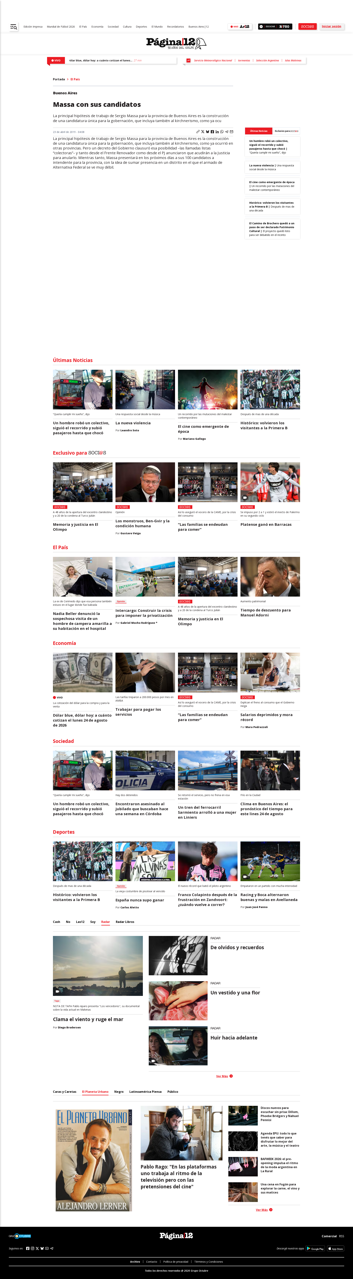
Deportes (141, 26)
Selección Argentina (267, 60)
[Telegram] (51, 1248)
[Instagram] (32, 1248)
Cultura (127, 26)
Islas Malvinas (293, 60)
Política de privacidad (175, 1261)
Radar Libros (125, 922)
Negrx (119, 1092)
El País (83, 26)
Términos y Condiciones (208, 1261)
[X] (37, 1248)
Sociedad (113, 26)
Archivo (135, 1261)
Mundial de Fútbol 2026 (61, 26)
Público (172, 1092)
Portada (59, 79)
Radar (105, 922)
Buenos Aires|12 (198, 26)
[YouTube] (47, 1248)
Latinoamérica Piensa (145, 1092)
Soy (92, 922)
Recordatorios (175, 26)
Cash (56, 922)
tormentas (244, 60)
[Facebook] (27, 1248)
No (68, 922)
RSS (341, 1236)
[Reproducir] (261, 26)
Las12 (80, 922)
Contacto (151, 1261)
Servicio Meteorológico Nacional (213, 60)
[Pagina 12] (176, 44)
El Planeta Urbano (95, 1092)
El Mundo (157, 26)
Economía (97, 26)
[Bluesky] (42, 1248)
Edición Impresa (33, 26)
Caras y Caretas (64, 1092)
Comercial (329, 1236)
